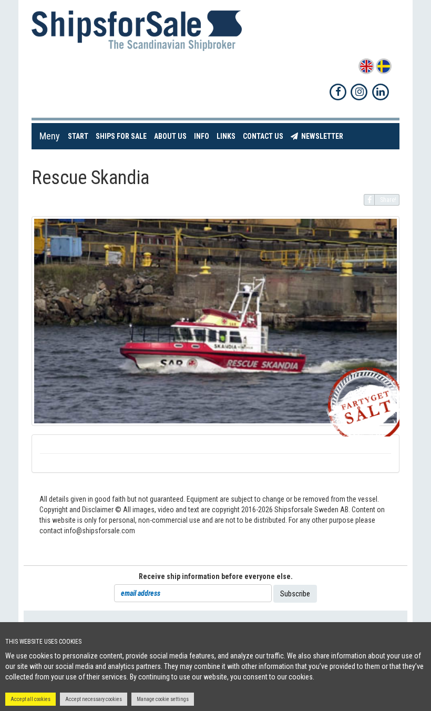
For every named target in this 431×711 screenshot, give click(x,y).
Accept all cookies (30, 699)
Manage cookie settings (163, 699)
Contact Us (265, 135)
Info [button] (201, 136)
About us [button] (170, 136)
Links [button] (226, 136)
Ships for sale (123, 135)
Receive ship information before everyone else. (216, 576)
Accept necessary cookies (93, 699)
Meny (49, 135)
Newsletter (322, 135)
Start (80, 135)
